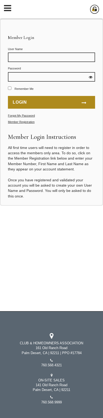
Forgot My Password (21, 115)
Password (14, 68)
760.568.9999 (51, 402)
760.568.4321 (51, 365)
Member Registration (21, 122)
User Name (15, 49)
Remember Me (24, 88)
